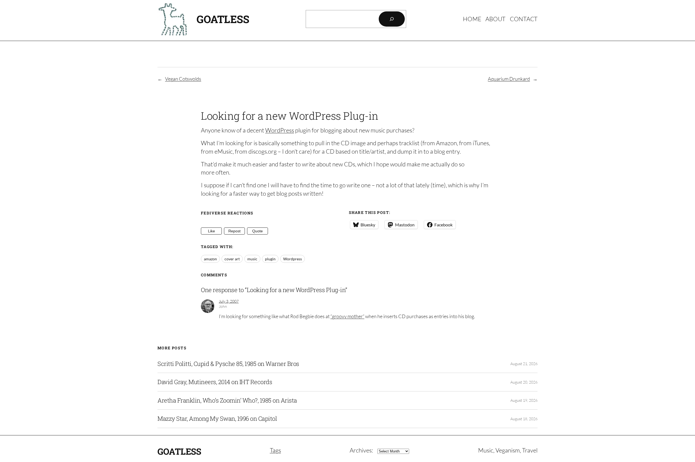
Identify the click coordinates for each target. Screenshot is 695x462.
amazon (210, 259)
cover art (232, 259)
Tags (275, 450)
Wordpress (292, 259)
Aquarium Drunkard (509, 79)
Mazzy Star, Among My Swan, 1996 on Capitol (217, 418)
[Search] (392, 19)
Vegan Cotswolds (183, 79)
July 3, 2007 (229, 301)
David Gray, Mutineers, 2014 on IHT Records (214, 381)
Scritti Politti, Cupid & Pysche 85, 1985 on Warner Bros (228, 363)
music (252, 259)
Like (211, 231)
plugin (270, 259)
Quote (257, 231)
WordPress (279, 130)
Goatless (223, 19)
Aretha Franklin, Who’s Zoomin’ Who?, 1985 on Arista (227, 400)
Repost (234, 231)
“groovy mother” (347, 316)
